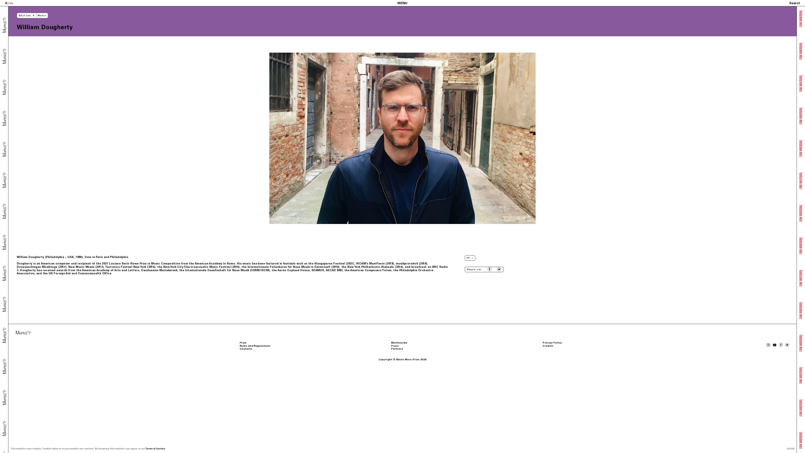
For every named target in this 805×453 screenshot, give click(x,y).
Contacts (246, 348)
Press (395, 345)
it (6, 3)
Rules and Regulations (255, 345)
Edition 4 (27, 15)
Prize (243, 342)
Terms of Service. (155, 448)
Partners (397, 348)
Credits (548, 345)
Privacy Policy (552, 342)
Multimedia (399, 342)
